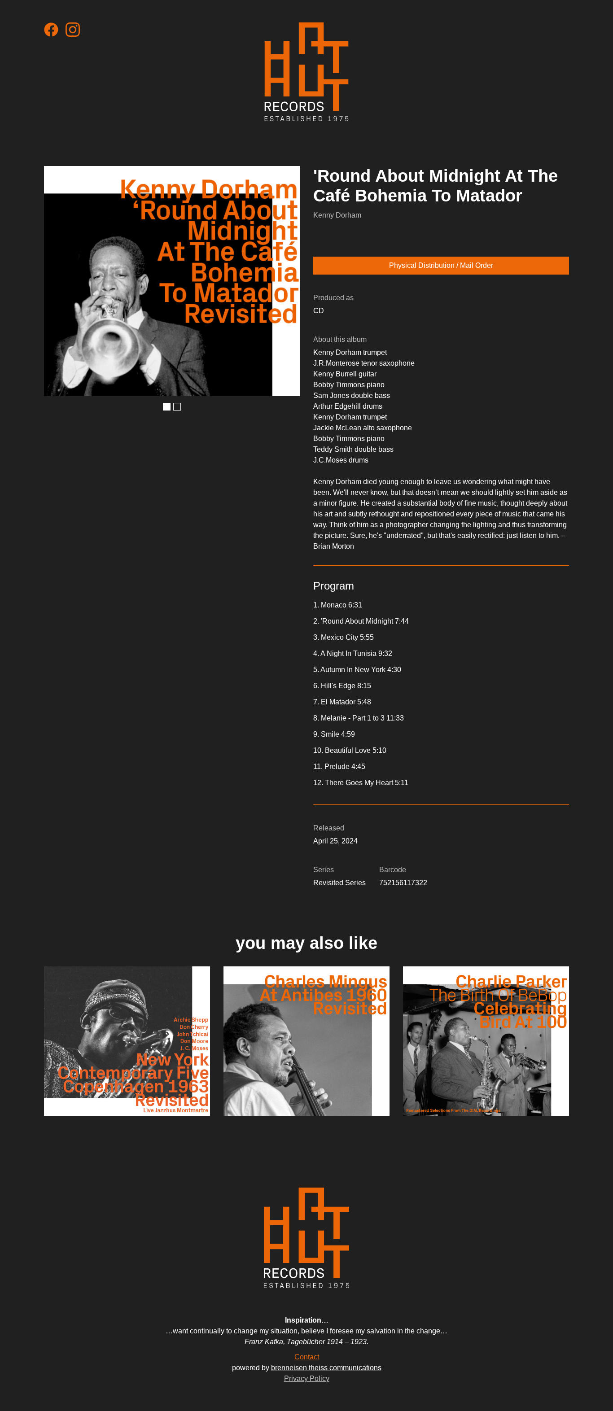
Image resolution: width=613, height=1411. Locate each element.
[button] (167, 407)
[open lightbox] (172, 281)
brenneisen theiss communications (326, 1368)
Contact (306, 1357)
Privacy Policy (306, 1378)
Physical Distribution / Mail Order (441, 265)
